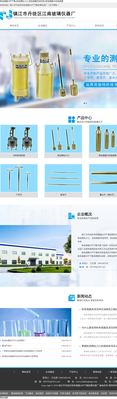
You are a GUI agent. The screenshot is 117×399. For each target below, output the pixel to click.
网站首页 (14, 25)
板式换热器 (94, 393)
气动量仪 (29, 393)
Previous (5, 69)
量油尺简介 (7, 346)
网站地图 (4, 398)
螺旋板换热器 (17, 393)
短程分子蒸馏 (52, 393)
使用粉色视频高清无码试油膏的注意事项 (20, 356)
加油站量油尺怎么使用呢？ (14, 340)
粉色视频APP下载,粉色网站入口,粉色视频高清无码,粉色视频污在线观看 (31, 1)
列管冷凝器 (65, 393)
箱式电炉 (40, 393)
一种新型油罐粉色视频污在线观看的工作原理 (22, 351)
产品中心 (71, 25)
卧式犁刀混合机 (79, 393)
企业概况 (42, 25)
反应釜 (104, 393)
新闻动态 (99, 25)
